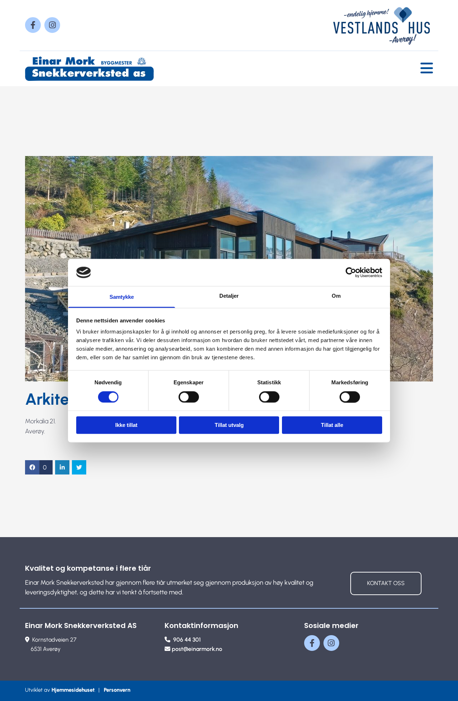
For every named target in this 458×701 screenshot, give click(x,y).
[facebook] (33, 25)
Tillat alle (332, 425)
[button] (386, 583)
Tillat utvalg (229, 425)
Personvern (117, 690)
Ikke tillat (126, 425)
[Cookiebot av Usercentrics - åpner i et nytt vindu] (351, 272)
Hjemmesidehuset (73, 690)
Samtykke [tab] (121, 297)
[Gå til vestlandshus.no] (368, 25)
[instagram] (52, 25)
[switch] (189, 397)
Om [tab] (336, 296)
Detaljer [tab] (229, 296)
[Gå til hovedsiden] (89, 69)
